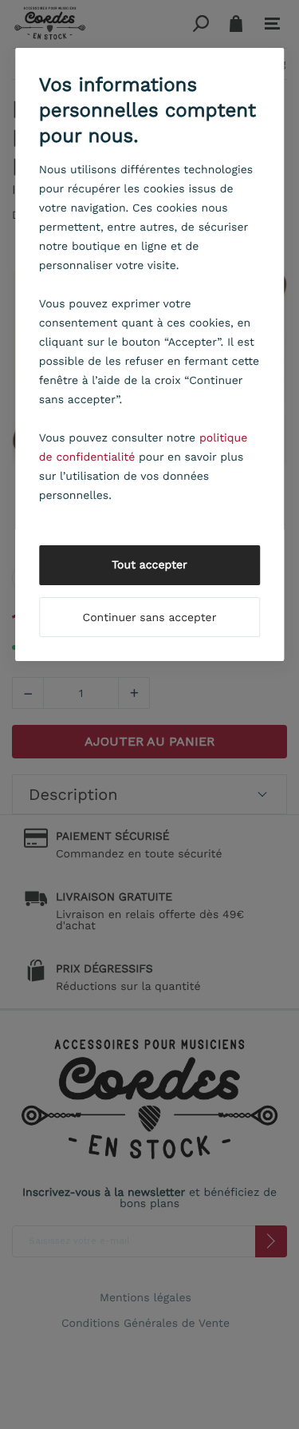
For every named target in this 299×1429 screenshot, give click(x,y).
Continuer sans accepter (150, 618)
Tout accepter (149, 565)
